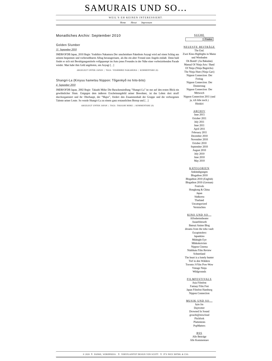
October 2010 (199, 143)
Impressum (146, 22)
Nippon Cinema (199, 246)
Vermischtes (199, 207)
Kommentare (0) (149, 70)
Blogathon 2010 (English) (199, 178)
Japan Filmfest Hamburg (199, 289)
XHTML (177, 354)
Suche (199, 35)
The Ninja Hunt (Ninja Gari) (199, 71)
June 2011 (199, 125)
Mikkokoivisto (199, 243)
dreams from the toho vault (199, 228)
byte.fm (199, 304)
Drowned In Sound (199, 311)
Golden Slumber (68, 45)
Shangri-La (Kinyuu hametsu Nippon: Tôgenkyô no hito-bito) (100, 80)
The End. (199, 50)
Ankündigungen (199, 171)
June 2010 (199, 157)
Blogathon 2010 (199, 175)
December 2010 (199, 135)
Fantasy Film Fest (199, 286)
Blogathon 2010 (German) (199, 182)
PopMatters (199, 325)
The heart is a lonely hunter (199, 257)
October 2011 (199, 118)
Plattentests (199, 321)
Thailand (199, 200)
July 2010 (199, 153)
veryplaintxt (129, 354)
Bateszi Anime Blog (199, 225)
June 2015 (199, 114)
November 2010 (199, 139)
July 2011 (199, 121)
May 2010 (199, 160)
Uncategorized (199, 203)
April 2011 (199, 128)
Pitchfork (199, 318)
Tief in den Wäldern (199, 260)
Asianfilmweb (199, 221)
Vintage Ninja (199, 267)
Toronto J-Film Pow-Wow (199, 264)
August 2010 (199, 150)
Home (123, 22)
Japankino (199, 236)
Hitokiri (199, 103)
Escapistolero (199, 232)
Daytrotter (199, 307)
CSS (186, 354)
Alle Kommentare (199, 340)
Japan (99, 70)
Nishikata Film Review (199, 250)
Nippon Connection (199, 293)
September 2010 (199, 146)
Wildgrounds (199, 271)
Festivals (199, 186)
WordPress (109, 354)
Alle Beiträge (199, 336)
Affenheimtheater (199, 218)
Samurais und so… (136, 8)
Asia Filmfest (199, 282)
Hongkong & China (199, 189)
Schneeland (199, 253)
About (134, 22)
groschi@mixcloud (199, 314)
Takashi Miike (125, 106)
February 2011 (199, 132)
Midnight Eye (199, 239)
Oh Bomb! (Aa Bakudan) (199, 60)
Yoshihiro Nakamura (125, 70)
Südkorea (199, 196)
